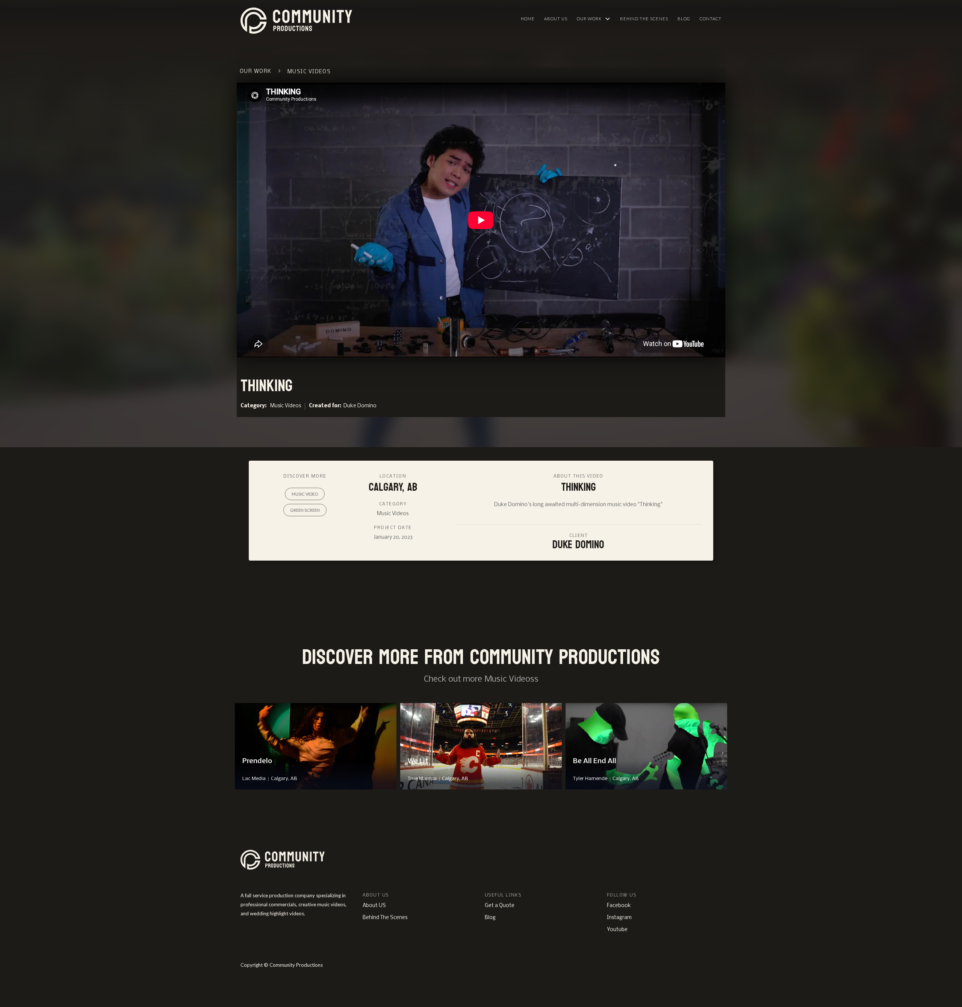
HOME (528, 18)
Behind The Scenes (644, 18)
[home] (332, 19)
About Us (555, 18)
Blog (684, 18)
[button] (594, 19)
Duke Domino (360, 406)
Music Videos (285, 406)
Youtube (617, 930)
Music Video (305, 493)
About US (374, 906)
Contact (711, 18)
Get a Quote (499, 906)
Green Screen (305, 510)
